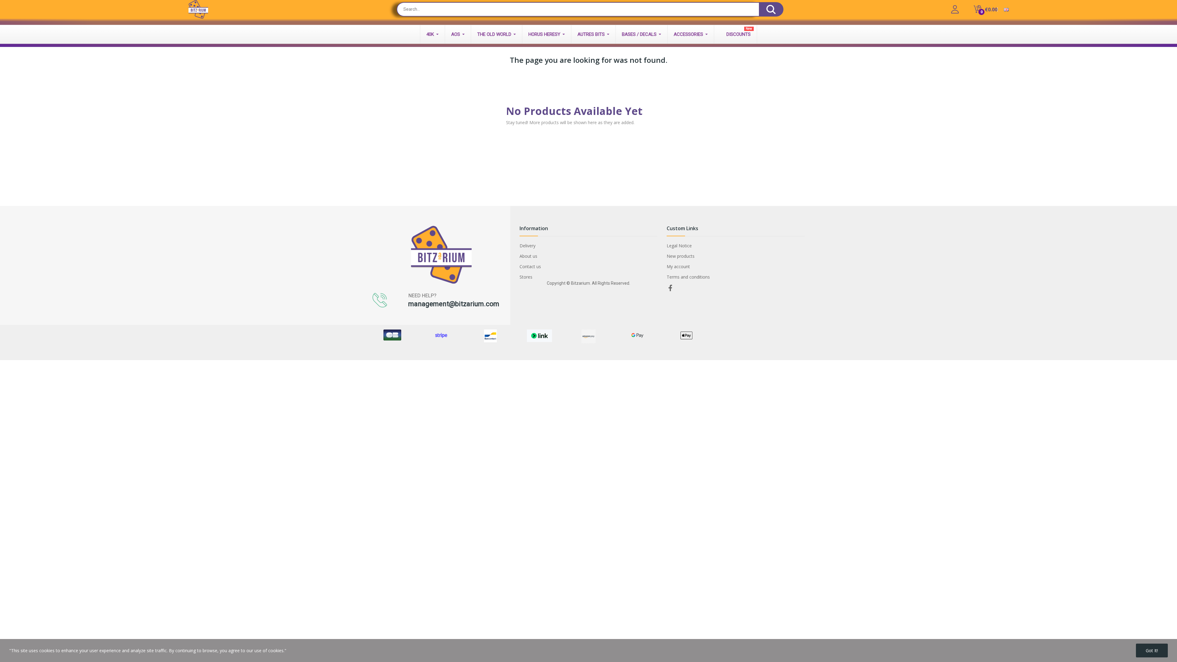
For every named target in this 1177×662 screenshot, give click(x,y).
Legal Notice (679, 246)
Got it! (1152, 650)
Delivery (527, 246)
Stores (526, 277)
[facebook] (670, 288)
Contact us (530, 266)
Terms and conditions (688, 277)
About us (528, 256)
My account (678, 266)
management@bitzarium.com (453, 304)
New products (681, 256)
